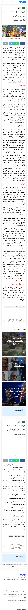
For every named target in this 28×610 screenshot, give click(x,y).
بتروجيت (11, 536)
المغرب (13, 307)
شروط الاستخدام (23, 608)
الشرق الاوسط (21, 385)
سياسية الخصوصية (16, 608)
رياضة (23, 421)
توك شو (17, 360)
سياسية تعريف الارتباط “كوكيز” (21, 609)
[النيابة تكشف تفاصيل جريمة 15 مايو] (14, 369)
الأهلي (19, 8)
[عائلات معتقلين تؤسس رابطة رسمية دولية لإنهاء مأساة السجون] (14, 344)
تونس (9, 307)
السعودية (18, 307)
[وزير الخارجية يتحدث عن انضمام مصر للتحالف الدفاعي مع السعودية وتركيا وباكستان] (14, 394)
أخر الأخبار (21, 335)
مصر (5, 307)
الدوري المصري (17, 536)
